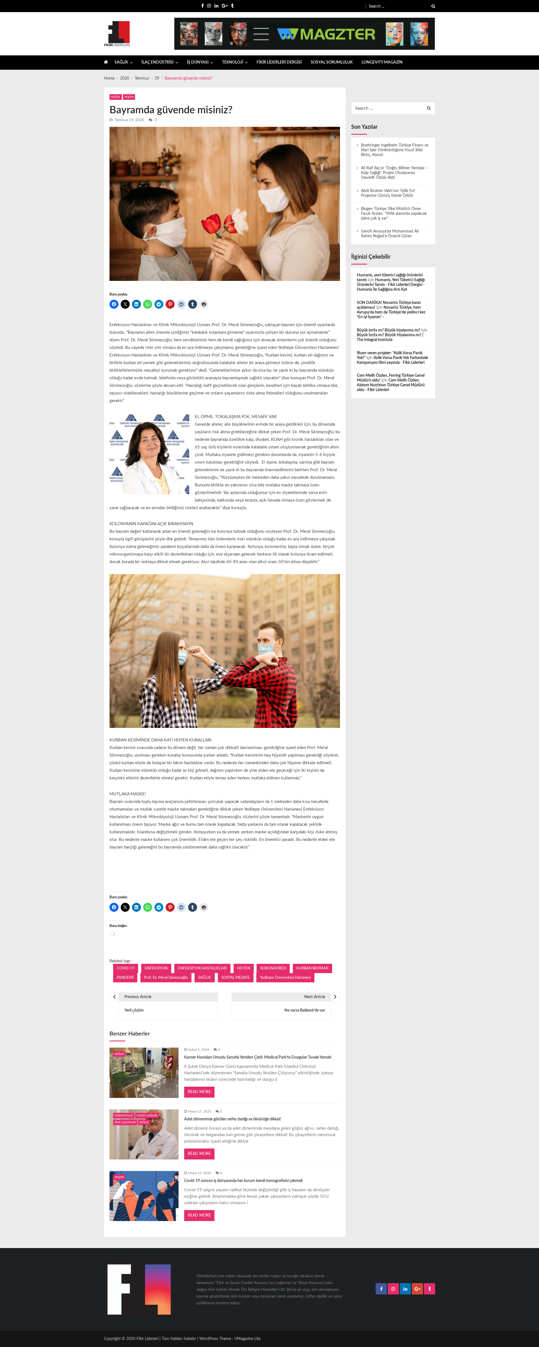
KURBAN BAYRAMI (312, 968)
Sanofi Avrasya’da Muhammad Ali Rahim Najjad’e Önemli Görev (390, 233)
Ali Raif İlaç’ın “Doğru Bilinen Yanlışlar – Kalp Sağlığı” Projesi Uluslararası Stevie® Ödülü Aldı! (394, 173)
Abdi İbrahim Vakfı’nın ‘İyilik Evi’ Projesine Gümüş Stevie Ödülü (388, 193)
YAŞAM (129, 97)
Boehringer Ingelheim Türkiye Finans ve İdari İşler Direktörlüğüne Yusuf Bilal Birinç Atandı (394, 150)
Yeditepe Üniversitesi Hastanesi (285, 977)
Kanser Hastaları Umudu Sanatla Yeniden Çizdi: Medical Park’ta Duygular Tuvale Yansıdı (257, 1057)
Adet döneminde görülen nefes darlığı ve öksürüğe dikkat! (232, 1119)
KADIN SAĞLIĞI (147, 1115)
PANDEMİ (125, 977)
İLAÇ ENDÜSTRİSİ (157, 62)
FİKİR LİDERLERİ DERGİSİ (279, 62)
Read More (199, 1092)
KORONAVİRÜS (273, 968)
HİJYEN (243, 968)
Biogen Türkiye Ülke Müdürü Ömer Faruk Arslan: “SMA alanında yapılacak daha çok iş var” (394, 213)
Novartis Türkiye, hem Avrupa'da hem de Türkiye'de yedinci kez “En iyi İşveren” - (391, 312)
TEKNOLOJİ (232, 62)
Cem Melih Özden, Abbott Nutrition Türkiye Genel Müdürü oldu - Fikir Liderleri (391, 385)
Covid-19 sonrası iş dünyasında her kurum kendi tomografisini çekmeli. (243, 1181)
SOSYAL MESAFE (235, 977)
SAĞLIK (121, 62)
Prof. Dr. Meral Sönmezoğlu (166, 977)
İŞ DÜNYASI (198, 62)
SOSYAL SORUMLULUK (332, 62)
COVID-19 (125, 968)
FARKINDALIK (124, 1115)
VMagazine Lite (247, 1339)
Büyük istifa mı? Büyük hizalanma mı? (388, 330)
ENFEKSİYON (156, 968)
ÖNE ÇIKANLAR (125, 1122)
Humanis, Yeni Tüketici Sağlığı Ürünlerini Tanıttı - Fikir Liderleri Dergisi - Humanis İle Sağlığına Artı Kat (391, 285)
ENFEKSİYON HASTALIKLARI (202, 968)
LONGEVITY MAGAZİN (382, 62)
